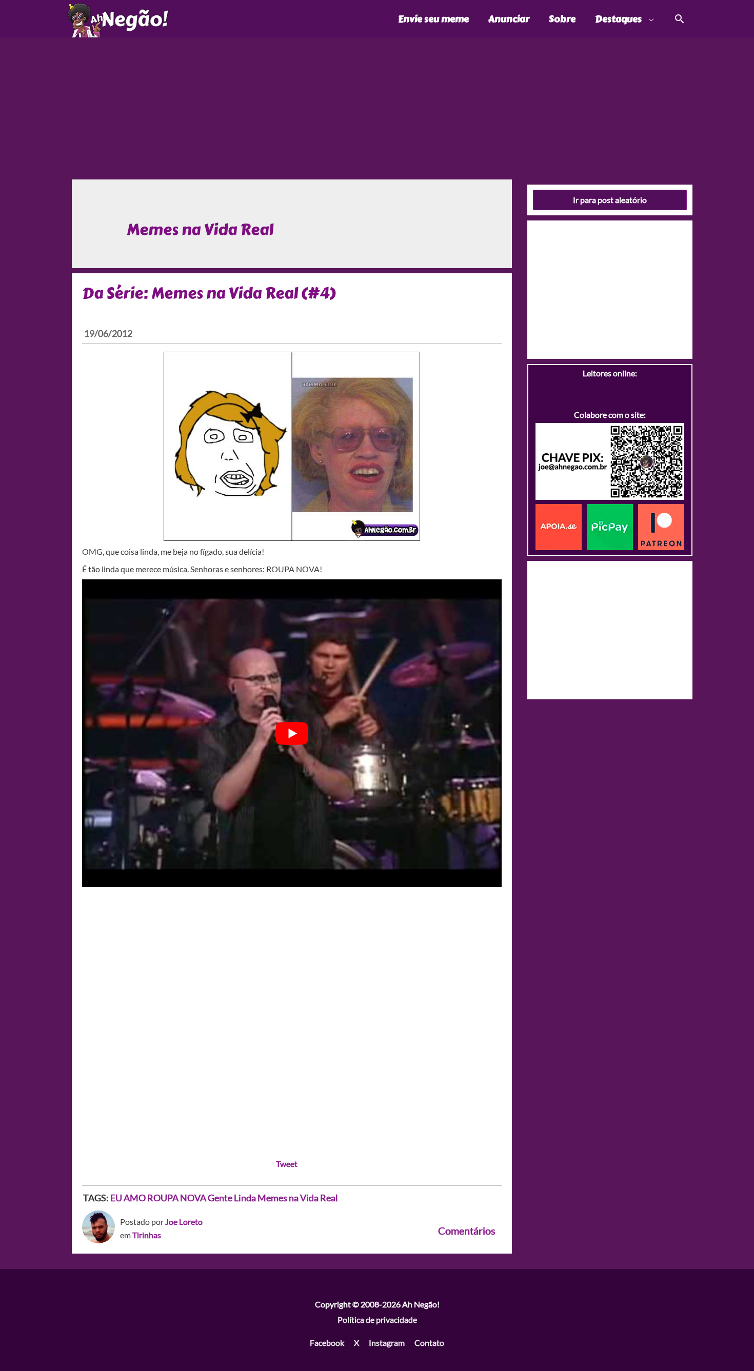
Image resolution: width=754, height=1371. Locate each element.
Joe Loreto (184, 1221)
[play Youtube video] (292, 733)
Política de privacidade (377, 1319)
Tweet (286, 1163)
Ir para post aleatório (610, 200)
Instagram (387, 1342)
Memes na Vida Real (297, 1197)
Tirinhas (146, 1235)
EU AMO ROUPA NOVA (158, 1197)
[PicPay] (612, 526)
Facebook (327, 1342)
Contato (429, 1342)
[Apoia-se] (561, 526)
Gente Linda (232, 1197)
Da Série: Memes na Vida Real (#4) (208, 293)
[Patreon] (661, 526)
